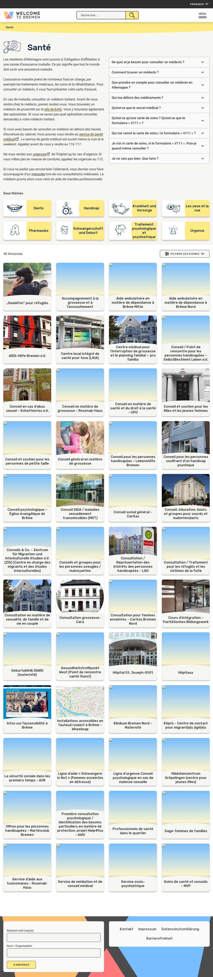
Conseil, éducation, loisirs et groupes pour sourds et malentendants (186, 514)
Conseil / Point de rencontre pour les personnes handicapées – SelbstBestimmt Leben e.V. (185, 353)
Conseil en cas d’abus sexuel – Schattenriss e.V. (27, 409)
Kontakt (126, 929)
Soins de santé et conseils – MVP (186, 884)
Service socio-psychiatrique (133, 884)
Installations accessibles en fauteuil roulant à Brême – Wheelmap (80, 725)
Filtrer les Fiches (185, 253)
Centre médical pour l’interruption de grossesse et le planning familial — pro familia (133, 353)
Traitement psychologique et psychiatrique (144, 230)
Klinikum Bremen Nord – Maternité (133, 725)
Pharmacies (38, 231)
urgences (39, 154)
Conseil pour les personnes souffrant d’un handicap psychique (185, 461)
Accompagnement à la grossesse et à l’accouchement (80, 302)
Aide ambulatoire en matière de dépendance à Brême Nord (186, 302)
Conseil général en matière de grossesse (80, 461)
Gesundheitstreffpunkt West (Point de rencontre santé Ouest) (80, 672)
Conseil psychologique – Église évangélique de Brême (27, 514)
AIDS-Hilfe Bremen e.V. (27, 356)
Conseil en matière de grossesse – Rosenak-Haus (80, 409)
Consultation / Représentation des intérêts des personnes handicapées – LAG (132, 564)
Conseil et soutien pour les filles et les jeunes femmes (186, 409)
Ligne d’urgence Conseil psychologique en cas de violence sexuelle (133, 778)
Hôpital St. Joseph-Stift (133, 673)
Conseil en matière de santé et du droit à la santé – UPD (133, 408)
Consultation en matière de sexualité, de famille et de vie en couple (27, 619)
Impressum (147, 929)
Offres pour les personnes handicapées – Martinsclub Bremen (27, 830)
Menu (203, 14)
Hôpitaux (185, 673)
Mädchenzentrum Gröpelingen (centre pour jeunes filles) (186, 778)
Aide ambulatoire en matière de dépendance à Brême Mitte (133, 302)
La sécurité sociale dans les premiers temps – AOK (27, 778)
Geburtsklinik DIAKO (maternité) (27, 673)
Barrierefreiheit (159, 938)
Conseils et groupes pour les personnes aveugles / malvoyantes (80, 566)
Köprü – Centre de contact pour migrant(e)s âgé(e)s (186, 725)
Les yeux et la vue (197, 208)
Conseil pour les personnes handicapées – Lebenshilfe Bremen (133, 461)
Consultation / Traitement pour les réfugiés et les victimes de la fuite (186, 566)
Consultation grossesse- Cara (80, 620)
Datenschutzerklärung (180, 929)
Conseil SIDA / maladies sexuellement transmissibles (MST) (80, 514)
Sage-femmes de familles (186, 831)
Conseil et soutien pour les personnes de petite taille (27, 461)
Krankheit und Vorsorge (144, 208)
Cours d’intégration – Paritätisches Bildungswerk (186, 620)
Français (197, 4)
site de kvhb (53, 109)
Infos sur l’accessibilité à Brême (27, 725)
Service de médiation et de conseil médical (80, 884)
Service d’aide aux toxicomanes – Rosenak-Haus (27, 883)
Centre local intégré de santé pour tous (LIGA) (80, 356)
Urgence (197, 231)
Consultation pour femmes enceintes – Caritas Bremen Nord (133, 619)
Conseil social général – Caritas (133, 514)
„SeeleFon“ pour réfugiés (27, 303)
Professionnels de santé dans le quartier (133, 831)
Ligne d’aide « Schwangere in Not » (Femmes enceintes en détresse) (80, 778)
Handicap (91, 208)
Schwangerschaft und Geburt (88, 231)
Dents (39, 208)
